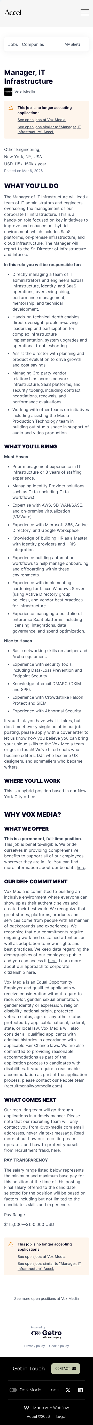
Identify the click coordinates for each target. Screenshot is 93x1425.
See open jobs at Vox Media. (42, 119)
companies (33, 44)
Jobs (54, 1390)
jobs (13, 44)
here (52, 960)
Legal (61, 1416)
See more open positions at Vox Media (46, 1298)
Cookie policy (59, 1346)
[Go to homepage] (12, 12)
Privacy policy (34, 1346)
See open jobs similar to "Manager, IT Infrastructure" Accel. (49, 129)
